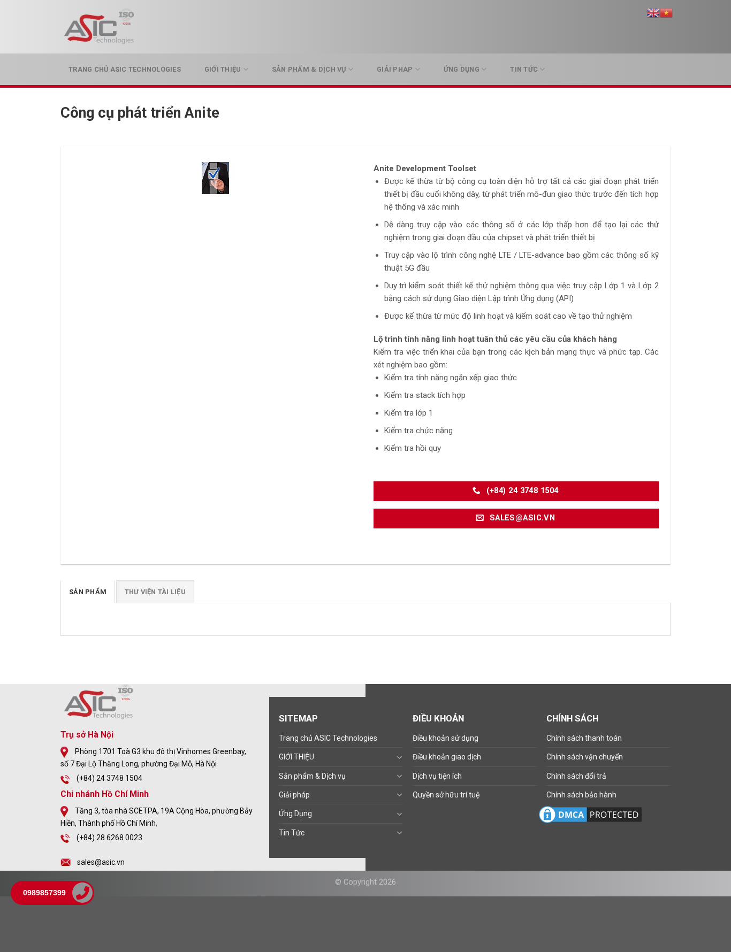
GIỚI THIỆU (222, 69)
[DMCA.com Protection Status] (590, 814)
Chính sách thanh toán (584, 738)
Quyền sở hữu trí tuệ (446, 794)
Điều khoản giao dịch (447, 757)
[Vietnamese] (666, 12)
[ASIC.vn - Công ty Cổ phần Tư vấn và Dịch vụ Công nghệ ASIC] (100, 26)
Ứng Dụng (461, 69)
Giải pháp (395, 69)
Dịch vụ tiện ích (437, 776)
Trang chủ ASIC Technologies (124, 69)
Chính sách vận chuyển (584, 757)
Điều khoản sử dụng (445, 738)
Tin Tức (524, 69)
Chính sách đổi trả (576, 776)
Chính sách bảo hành (581, 794)
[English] (653, 12)
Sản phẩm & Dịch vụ (309, 69)
